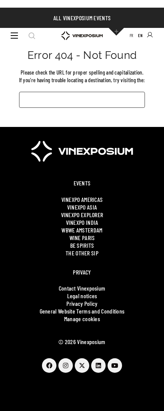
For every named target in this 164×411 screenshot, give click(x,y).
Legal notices (82, 295)
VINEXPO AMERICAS (82, 199)
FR (131, 35)
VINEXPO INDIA (82, 222)
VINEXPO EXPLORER (82, 214)
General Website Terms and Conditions (82, 311)
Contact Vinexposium (82, 288)
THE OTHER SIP (82, 253)
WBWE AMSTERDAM (81, 230)
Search (32, 35)
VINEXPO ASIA (82, 207)
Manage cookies (82, 318)
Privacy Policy (81, 303)
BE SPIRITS (82, 245)
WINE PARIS (82, 237)
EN (140, 35)
